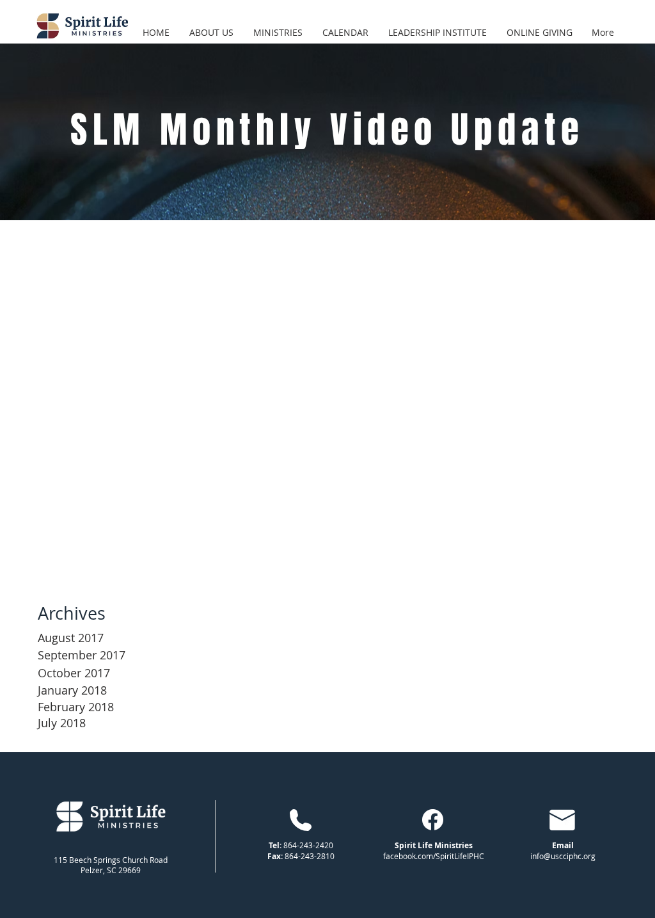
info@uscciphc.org (563, 856)
